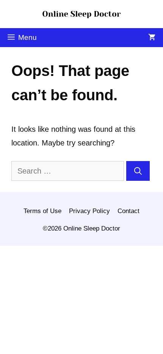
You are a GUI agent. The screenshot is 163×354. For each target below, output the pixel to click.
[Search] (138, 171)
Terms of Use (42, 211)
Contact (128, 211)
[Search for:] (68, 171)
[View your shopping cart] (152, 37)
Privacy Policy (89, 211)
